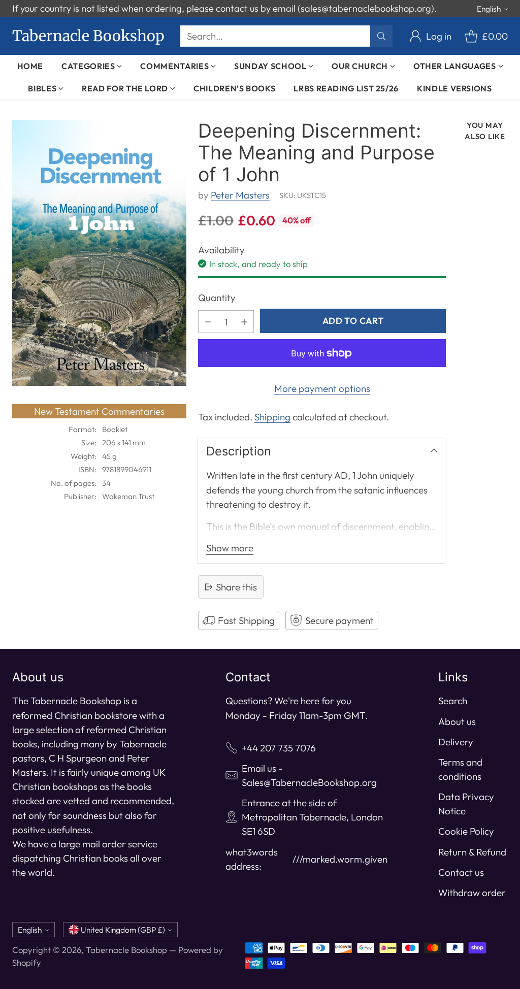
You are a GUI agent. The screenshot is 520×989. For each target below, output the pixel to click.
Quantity (217, 297)
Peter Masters (240, 195)
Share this (236, 587)
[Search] (381, 36)
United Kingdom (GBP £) (123, 930)
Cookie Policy (466, 831)
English (489, 9)
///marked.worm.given (339, 859)
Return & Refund (472, 852)
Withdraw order (472, 892)
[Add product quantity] (244, 322)
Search (452, 701)
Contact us (461, 872)
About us (457, 721)
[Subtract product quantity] (208, 322)
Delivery (455, 742)
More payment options (322, 388)
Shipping (272, 417)
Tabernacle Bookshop (126, 949)
